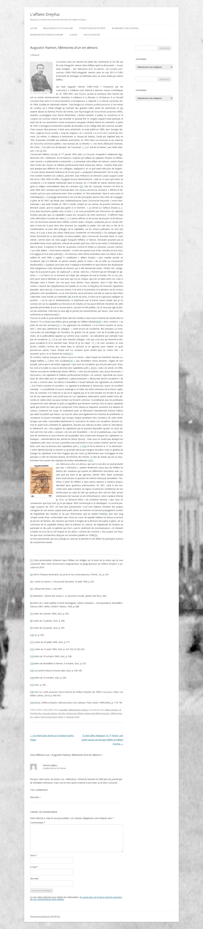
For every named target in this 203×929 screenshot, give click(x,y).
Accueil (33, 28)
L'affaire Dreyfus (45, 14)
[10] (99, 321)
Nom (33, 855)
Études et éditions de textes (92, 28)
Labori (37, 717)
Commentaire (37, 822)
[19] (95, 535)
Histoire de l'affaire (75, 713)
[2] (81, 186)
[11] (58, 325)
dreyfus (62, 713)
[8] (70, 296)
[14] (94, 367)
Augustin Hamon (50, 713)
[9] (57, 314)
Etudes (85, 709)
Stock (60, 717)
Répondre (34, 797)
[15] (117, 428)
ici (58, 503)
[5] (61, 254)
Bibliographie (75, 709)
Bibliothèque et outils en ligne (58, 28)
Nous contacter (92, 35)
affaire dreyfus (111, 709)
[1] (65, 90)
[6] (43, 261)
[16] (84, 446)
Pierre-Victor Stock (49, 717)
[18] (105, 513)
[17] (91, 460)
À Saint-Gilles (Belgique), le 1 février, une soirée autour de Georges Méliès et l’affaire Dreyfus (102, 739)
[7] (41, 264)
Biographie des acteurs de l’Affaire (46, 35)
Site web (34, 878)
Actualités (63, 709)
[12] (69, 353)
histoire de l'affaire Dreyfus (97, 713)
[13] (71, 360)
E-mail (34, 867)
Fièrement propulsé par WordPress (45, 916)
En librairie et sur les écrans (125, 28)
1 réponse (34, 54)
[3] (42, 197)
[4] (100, 232)
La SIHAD (73, 35)
